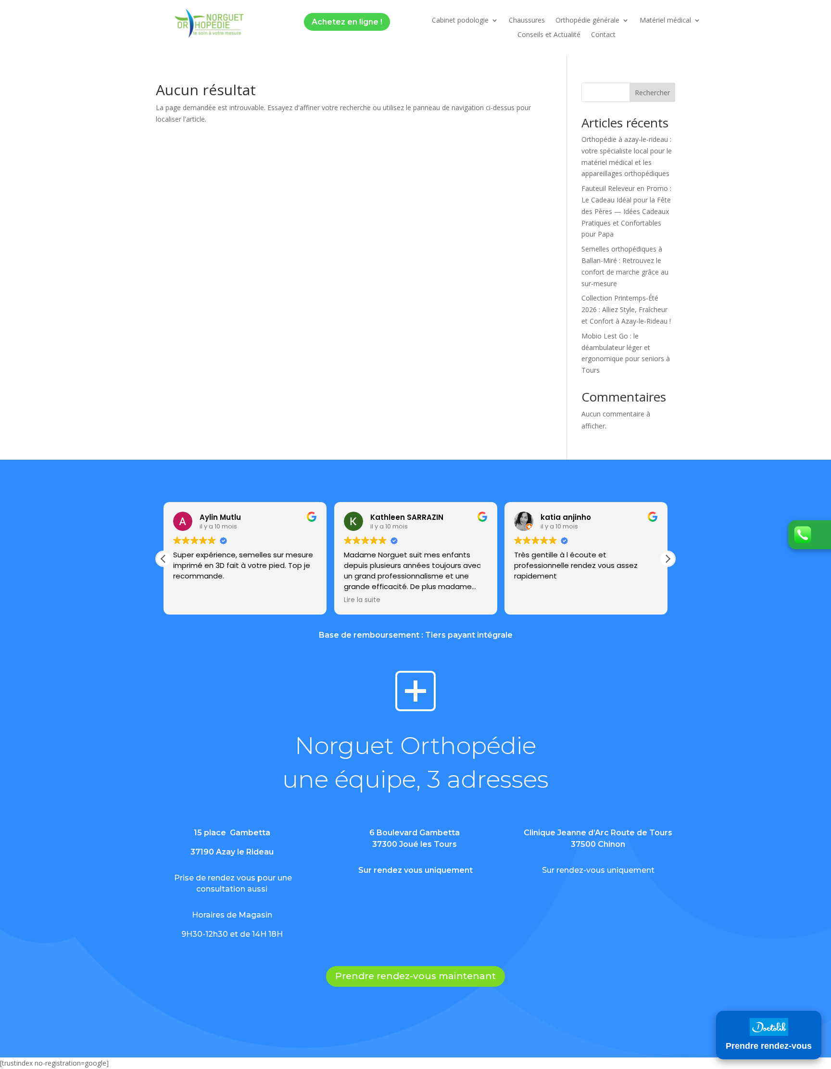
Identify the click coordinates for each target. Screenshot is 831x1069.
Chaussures (527, 21)
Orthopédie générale (587, 21)
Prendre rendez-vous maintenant (415, 975)
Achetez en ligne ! (347, 21)
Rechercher (652, 92)
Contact (603, 35)
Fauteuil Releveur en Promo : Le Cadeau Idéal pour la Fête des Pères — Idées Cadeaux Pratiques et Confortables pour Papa (626, 211)
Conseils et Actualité (548, 35)
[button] (667, 559)
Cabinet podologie (460, 21)
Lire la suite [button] (362, 600)
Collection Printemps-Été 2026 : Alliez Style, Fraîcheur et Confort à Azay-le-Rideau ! (626, 309)
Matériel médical (665, 21)
